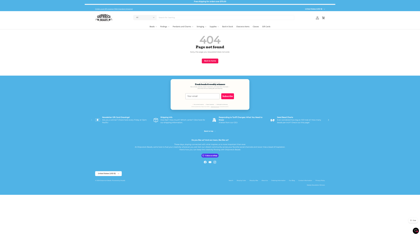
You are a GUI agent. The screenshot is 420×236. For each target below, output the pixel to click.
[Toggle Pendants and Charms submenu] (192, 26)
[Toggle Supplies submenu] (218, 26)
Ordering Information (278, 180)
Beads (152, 26)
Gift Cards (266, 26)
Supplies (213, 26)
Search (231, 180)
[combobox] (214, 17)
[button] (323, 18)
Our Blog (292, 180)
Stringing (200, 26)
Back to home (210, 61)
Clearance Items (242, 26)
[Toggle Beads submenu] (156, 26)
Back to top (209, 131)
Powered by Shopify (118, 180)
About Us (265, 180)
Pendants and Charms (182, 26)
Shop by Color (241, 180)
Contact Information (305, 180)
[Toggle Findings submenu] (168, 26)
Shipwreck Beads (105, 180)
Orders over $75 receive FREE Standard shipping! (114, 9)
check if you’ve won (215, 106)
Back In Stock (227, 26)
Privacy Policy (320, 180)
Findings (163, 26)
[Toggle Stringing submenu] (205, 26)
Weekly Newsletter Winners (316, 185)
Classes (256, 26)
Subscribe (227, 96)
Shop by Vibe (253, 180)
